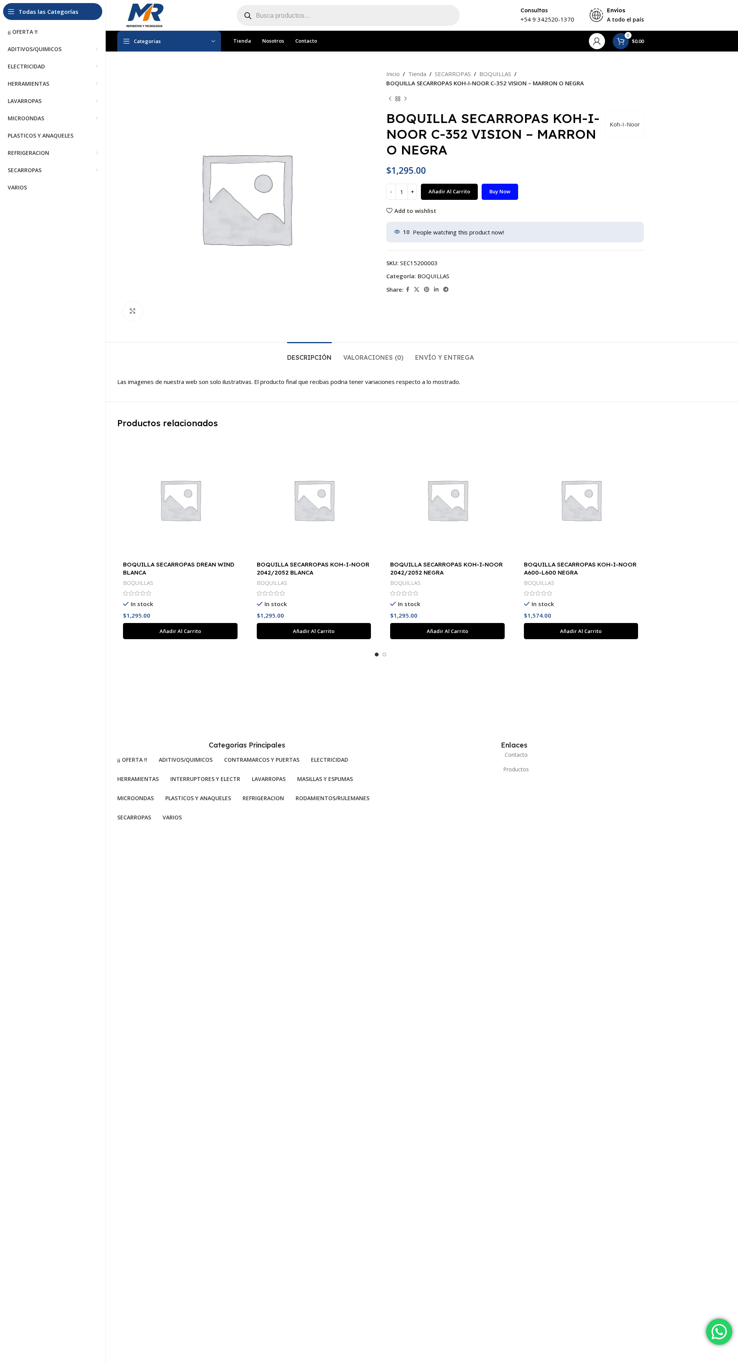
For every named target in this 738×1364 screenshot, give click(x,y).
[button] (180, 631)
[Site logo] (144, 14)
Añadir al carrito (449, 191)
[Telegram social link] (446, 289)
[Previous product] (390, 99)
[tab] (309, 354)
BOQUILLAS (495, 74)
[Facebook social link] (408, 289)
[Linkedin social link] (436, 289)
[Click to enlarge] (132, 311)
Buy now (499, 191)
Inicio (393, 74)
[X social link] (417, 289)
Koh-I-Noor (625, 124)
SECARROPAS (453, 74)
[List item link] (514, 755)
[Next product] (405, 99)
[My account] (597, 41)
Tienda (417, 74)
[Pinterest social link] (427, 289)
